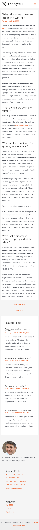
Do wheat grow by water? (15, 386)
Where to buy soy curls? (14, 474)
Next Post (19, 310)
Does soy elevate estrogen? (15, 481)
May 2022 (9, 505)
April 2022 (9, 508)
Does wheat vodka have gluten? (18, 358)
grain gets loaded (21, 125)
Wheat (4, 21)
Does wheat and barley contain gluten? (17, 330)
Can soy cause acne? (13, 478)
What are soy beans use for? (16, 485)
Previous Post (19, 305)
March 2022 (9, 512)
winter (4, 28)
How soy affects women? (14, 488)
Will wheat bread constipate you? (18, 410)
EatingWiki (15, 4)
